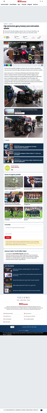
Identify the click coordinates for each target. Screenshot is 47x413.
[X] (20, 298)
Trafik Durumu (8, 316)
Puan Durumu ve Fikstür (30, 316)
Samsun (10, 23)
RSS (13, 327)
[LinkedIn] (25, 298)
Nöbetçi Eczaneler (9, 313)
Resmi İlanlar (13, 4)
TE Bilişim (26, 330)
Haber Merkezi (15, 167)
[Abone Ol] (42, 65)
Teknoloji (23, 4)
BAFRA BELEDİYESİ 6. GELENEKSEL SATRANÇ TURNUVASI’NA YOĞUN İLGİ (22, 410)
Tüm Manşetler (8, 319)
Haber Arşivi (7, 321)
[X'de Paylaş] (7, 65)
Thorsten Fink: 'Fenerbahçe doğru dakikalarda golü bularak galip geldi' (13, 204)
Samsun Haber (4, 4)
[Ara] (40, 1)
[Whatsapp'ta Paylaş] (9, 65)
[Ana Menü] (4, 1)
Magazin (29, 4)
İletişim (28, 300)
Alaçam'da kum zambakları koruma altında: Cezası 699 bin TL (12, 189)
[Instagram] (22, 298)
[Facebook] (18, 298)
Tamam (9, 334)
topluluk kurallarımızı (16, 241)
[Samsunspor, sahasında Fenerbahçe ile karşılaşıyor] (14, 212)
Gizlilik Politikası (23, 300)
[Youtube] (27, 298)
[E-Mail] (12, 170)
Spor (19, 4)
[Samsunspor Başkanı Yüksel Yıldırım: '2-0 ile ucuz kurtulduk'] (33, 181)
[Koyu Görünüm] (42, 1)
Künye (18, 300)
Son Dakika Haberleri (29, 319)
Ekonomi (35, 4)
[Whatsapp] (29, 298)
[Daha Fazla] (11, 65)
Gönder (8, 237)
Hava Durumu (28, 313)
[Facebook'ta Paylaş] (5, 65)
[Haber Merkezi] (7, 168)
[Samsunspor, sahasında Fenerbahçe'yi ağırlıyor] (33, 212)
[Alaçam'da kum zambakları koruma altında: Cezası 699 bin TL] (14, 181)
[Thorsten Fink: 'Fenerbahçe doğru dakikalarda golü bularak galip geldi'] (14, 197)
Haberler (6, 23)
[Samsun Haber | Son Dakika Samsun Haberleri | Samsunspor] (22, 1)
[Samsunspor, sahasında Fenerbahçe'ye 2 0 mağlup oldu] (33, 197)
